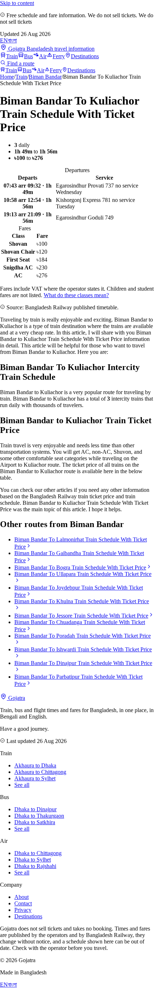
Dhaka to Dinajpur (35, 809)
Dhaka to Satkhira (34, 822)
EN (4, 40)
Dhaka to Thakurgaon (39, 816)
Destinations (85, 56)
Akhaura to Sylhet (35, 778)
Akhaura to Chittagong (40, 772)
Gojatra (16, 698)
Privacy (23, 910)
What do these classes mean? (76, 295)
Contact (23, 903)
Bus (28, 56)
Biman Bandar (45, 77)
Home (7, 77)
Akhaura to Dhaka (35, 765)
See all (21, 785)
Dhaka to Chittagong (38, 853)
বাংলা (12, 40)
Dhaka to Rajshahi (35, 866)
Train (12, 56)
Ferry (59, 56)
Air (43, 56)
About (21, 897)
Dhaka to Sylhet (32, 860)
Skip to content (17, 3)
